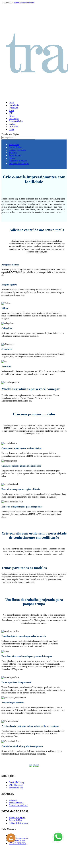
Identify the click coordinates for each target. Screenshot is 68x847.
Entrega (12, 158)
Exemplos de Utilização (19, 163)
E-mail (11, 110)
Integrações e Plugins (18, 160)
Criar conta (13, 126)
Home (11, 102)
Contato (12, 124)
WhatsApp (13, 108)
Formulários (14, 144)
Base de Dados (15, 147)
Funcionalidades (16, 121)
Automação (13, 118)
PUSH (12, 116)
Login (11, 129)
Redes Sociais (15, 155)
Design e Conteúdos (17, 150)
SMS (11, 113)
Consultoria (14, 105)
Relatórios (13, 152)
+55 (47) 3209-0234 (17, 843)
